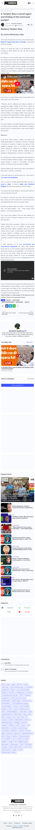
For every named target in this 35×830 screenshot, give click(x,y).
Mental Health (19, 719)
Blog (25, 714)
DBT (18, 725)
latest (12, 690)
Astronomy (17, 733)
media (30, 711)
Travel (21, 744)
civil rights (4, 747)
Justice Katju (16, 300)
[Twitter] (10, 306)
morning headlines (7, 706)
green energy (18, 747)
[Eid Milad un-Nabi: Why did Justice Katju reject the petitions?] (6, 518)
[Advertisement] (13, 400)
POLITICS (19, 684)
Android (28, 730)
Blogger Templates (18, 826)
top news (29, 692)
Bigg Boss (12, 725)
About (10, 823)
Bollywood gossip (24, 736)
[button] (29, 3)
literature (4, 692)
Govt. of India (20, 717)
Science (16, 709)
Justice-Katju (19, 302)
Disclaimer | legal (27, 823)
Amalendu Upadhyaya (17, 331)
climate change (16, 700)
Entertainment (5, 690)
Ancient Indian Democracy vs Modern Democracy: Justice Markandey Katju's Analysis (21, 590)
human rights (23, 711)
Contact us (17, 823)
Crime (3, 711)
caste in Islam (6, 184)
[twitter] (16, 815)
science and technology (22, 690)
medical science (6, 749)
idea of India (27, 747)
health (13, 684)
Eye (14, 739)
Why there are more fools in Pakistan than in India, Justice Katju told (23, 569)
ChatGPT (8, 739)
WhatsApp (17, 722)
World (29, 714)
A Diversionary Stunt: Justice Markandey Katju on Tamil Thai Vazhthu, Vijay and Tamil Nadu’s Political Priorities (22, 538)
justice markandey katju (8, 302)
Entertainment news (7, 714)
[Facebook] (6, 306)
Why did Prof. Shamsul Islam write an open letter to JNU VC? (22, 580)
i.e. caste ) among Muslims (9, 177)
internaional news (27, 700)
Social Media (28, 687)
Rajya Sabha (5, 744)
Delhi (3, 717)
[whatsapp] (21, 815)
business (24, 722)
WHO (21, 695)
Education (27, 695)
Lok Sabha (14, 728)
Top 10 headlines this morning (20, 703)
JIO (15, 741)
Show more (29, 342)
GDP (28, 725)
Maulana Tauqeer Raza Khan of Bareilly (13, 42)
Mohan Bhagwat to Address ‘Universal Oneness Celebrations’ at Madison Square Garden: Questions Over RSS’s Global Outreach (22, 506)
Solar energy (14, 744)
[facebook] (14, 815)
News (3, 684)
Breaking (4, 709)
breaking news (20, 692)
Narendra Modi (6, 700)
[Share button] (17, 306)
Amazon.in (4, 725)
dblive (11, 747)
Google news (5, 698)
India (8, 684)
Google (10, 741)
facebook (10, 608)
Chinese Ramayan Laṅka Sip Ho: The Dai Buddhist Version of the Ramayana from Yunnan (22, 548)
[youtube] (19, 815)
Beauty (8, 736)
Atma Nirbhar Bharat (27, 733)
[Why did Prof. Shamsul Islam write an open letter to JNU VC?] (6, 581)
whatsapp (27, 608)
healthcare (14, 730)
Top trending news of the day (10, 695)
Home (2, 9)
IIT (27, 717)
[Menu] (2, 3)
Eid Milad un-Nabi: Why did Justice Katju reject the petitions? (22, 517)
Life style (4, 719)
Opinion (7, 9)
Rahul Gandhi (17, 714)
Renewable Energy (7, 722)
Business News (6, 703)
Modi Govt (27, 719)
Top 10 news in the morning (18, 698)
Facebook (19, 739)
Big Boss (15, 736)
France (23, 725)
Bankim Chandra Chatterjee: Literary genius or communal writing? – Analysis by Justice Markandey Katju (21, 559)
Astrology (9, 733)
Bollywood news (24, 709)
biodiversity (28, 744)
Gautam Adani (5, 728)
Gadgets (4, 741)
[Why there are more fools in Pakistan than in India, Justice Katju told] (6, 570)
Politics (16, 706)
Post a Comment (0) (17, 385)
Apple (3, 733)
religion (15, 749)
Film (14, 717)
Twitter (9, 612)
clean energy (5, 730)
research (21, 730)
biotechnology (23, 728)
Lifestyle (11, 719)
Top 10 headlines (24, 706)
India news (11, 692)
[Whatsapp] (14, 306)
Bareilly (8, 300)
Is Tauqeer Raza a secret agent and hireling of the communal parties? (17, 368)
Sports (26, 684)
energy (8, 717)
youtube (27, 612)
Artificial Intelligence (12, 711)
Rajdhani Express (23, 741)
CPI (3, 739)
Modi (10, 709)
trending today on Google (9, 752)
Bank (3, 736)
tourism (21, 749)
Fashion (27, 739)
